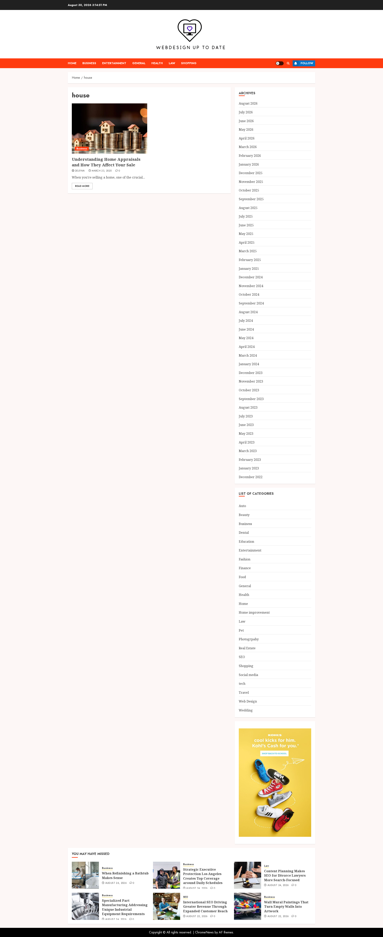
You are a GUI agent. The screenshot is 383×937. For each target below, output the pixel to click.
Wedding (246, 710)
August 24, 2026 (196, 888)
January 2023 (249, 468)
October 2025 (249, 190)
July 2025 (246, 216)
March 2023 (248, 451)
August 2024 (248, 312)
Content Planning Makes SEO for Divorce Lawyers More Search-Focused (285, 875)
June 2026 (246, 121)
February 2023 (250, 459)
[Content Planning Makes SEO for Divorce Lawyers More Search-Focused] (247, 875)
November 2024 (251, 286)
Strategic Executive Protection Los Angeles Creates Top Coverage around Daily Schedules (202, 876)
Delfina (80, 171)
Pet (241, 630)
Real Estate (247, 648)
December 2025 (251, 173)
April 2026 (247, 138)
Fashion (244, 559)
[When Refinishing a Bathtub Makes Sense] (85, 875)
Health (157, 63)
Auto (242, 506)
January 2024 (249, 364)
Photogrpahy (249, 639)
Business (89, 63)
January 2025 (249, 268)
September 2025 (251, 199)
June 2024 (246, 329)
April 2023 (247, 442)
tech (242, 683)
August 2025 (248, 208)
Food (242, 577)
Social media (248, 675)
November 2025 (251, 182)
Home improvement (254, 612)
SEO (242, 657)
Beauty (244, 515)
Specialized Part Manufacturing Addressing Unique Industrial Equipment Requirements (125, 907)
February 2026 (250, 155)
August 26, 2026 (116, 883)
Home (72, 63)
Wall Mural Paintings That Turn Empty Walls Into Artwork (286, 906)
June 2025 (246, 225)
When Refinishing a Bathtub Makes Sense (125, 875)
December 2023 (251, 373)
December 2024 (251, 277)
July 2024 (246, 320)
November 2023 (251, 381)
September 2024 (251, 303)
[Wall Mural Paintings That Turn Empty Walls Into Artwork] (247, 906)
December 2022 (251, 477)
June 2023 (246, 425)
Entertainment (114, 63)
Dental (244, 532)
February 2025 (250, 260)
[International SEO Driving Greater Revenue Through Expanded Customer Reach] (166, 906)
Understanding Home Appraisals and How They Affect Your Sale (106, 162)
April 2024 (247, 346)
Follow (307, 63)
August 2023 (248, 407)
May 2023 (246, 433)
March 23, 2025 (102, 171)
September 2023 (251, 399)
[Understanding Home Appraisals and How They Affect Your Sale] (109, 128)
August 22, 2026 (196, 916)
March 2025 (248, 251)
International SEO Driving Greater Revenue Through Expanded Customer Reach (205, 906)
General (138, 63)
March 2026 (248, 147)
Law (172, 63)
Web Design (248, 701)
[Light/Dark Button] (280, 63)
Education (246, 541)
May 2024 (246, 338)
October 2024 (249, 294)
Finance (245, 568)
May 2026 (246, 129)
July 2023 (246, 416)
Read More (82, 186)
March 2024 (248, 355)
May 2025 (246, 234)
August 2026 (248, 103)
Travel (244, 692)
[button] (288, 63)
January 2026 (249, 164)
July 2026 (246, 112)
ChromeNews (204, 932)
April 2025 (247, 242)
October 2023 (249, 390)
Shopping (188, 63)
